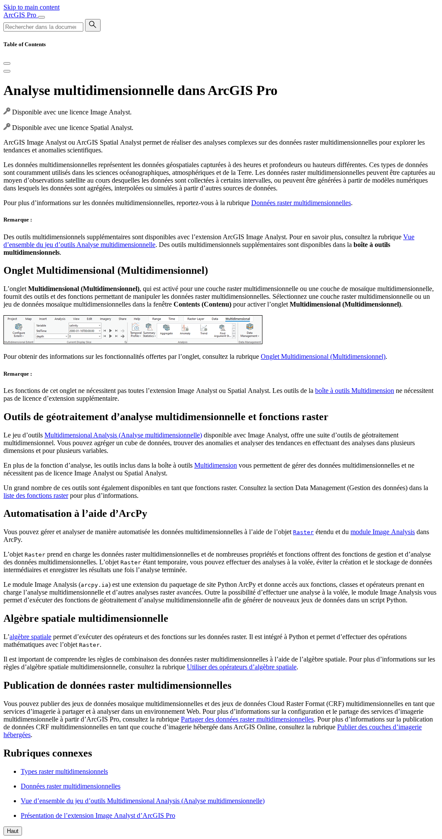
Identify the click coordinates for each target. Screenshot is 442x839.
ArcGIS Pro (20, 15)
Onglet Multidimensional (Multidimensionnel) (323, 356)
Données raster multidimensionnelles (301, 202)
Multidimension (215, 465)
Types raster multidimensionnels (64, 771)
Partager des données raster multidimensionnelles (247, 719)
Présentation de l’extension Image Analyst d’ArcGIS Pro (98, 815)
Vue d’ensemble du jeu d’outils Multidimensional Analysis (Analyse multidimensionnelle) (143, 800)
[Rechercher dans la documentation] (93, 25)
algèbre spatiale (30, 636)
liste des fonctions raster (35, 495)
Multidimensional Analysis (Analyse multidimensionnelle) (123, 435)
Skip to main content (31, 7)
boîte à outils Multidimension (354, 390)
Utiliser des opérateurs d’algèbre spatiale (242, 667)
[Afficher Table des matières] (6, 71)
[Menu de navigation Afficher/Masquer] (41, 17)
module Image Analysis (382, 531)
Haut (13, 831)
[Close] (6, 63)
